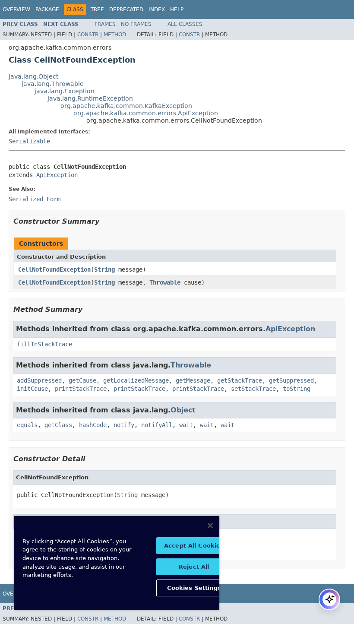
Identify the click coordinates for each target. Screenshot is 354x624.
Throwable (164, 282)
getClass (58, 424)
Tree (97, 9)
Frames (105, 24)
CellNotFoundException (54, 269)
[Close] (210, 525)
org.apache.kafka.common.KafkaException (126, 105)
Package (47, 9)
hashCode (93, 424)
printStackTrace (81, 388)
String (104, 269)
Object (183, 410)
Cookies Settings (194, 588)
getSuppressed (291, 380)
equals (27, 424)
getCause (82, 380)
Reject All (194, 567)
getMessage (193, 380)
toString (296, 388)
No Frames (136, 24)
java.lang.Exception (65, 91)
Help (176, 9)
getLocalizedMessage (136, 380)
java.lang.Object (33, 76)
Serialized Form (34, 199)
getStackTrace (239, 380)
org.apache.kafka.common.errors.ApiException (145, 113)
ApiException (57, 174)
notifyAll (156, 424)
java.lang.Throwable (53, 83)
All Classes (185, 24)
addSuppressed (39, 380)
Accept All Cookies (194, 545)
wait (186, 424)
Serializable (29, 141)
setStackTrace (253, 388)
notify (124, 424)
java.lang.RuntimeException (90, 98)
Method (115, 35)
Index (157, 9)
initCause (32, 388)
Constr (87, 35)
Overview (16, 9)
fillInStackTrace (44, 344)
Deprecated (126, 9)
